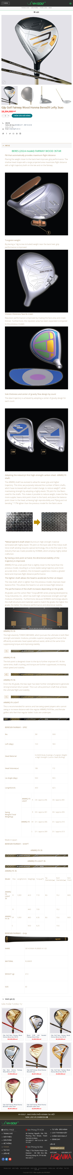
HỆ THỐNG (7, 1143)
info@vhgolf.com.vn (14, 129)
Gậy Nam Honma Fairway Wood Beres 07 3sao (12, 1071)
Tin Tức (66, 1168)
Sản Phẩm (34, 1168)
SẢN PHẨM (7, 1140)
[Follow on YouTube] (10, 1159)
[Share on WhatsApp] (3, 133)
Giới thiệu (15, 1168)
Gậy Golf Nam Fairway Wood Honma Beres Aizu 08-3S (60, 1071)
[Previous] (5, 50)
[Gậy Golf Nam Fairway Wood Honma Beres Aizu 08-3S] (60, 1055)
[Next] (67, 50)
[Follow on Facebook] (3, 1159)
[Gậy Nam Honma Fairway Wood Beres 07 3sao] (12, 1055)
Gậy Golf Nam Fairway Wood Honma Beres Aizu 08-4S (60, 1036)
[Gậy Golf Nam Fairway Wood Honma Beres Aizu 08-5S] (12, 1020)
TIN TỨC (6, 1150)
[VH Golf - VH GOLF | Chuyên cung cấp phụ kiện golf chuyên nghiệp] (36, 3)
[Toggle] (3, 145)
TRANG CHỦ (8, 1133)
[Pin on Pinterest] (16, 133)
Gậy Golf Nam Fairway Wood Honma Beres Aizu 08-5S (12, 1036)
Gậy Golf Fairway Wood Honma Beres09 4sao (36, 1071)
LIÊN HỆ (6, 1153)
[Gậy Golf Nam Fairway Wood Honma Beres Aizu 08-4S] (60, 1020)
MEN (50, 8)
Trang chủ (25, 8)
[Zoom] (4, 82)
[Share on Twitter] (10, 133)
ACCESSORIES (42, 1168)
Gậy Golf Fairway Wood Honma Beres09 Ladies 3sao (36, 1105)
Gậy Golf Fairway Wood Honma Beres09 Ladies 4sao (12, 1105)
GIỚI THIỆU (7, 1137)
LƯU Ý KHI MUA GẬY (59, 1133)
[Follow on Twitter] (6, 1159)
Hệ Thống (59, 1168)
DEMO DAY (56, 1139)
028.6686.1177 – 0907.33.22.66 (23, 125)
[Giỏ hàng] (70, 3)
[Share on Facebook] (6, 133)
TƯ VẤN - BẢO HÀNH (59, 1129)
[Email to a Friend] (13, 133)
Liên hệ (36, 1169)
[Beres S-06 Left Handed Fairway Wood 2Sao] (36, 1020)
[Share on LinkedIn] (20, 133)
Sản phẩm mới (24, 1168)
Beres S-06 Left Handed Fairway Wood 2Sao (36, 1036)
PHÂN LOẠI (43, 8)
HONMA (6, 1147)
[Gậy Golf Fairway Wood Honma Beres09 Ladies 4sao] (12, 1090)
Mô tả (7, 146)
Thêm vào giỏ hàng (22, 115)
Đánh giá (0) (10, 999)
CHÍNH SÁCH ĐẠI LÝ (59, 1136)
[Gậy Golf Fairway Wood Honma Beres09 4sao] (36, 1055)
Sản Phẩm (34, 8)
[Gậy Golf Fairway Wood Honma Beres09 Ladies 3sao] (36, 1090)
